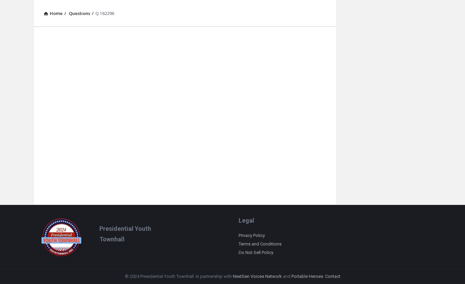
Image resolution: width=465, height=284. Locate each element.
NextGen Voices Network (257, 276)
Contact (332, 276)
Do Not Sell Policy (256, 252)
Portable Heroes (307, 276)
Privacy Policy (252, 235)
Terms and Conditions (260, 243)
